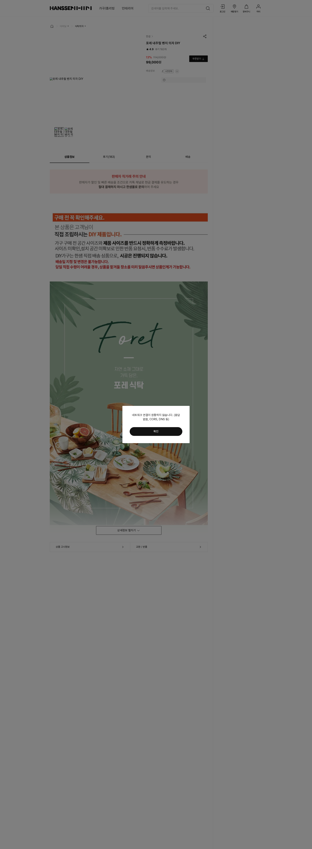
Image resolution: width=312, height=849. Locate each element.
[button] (156, 431)
